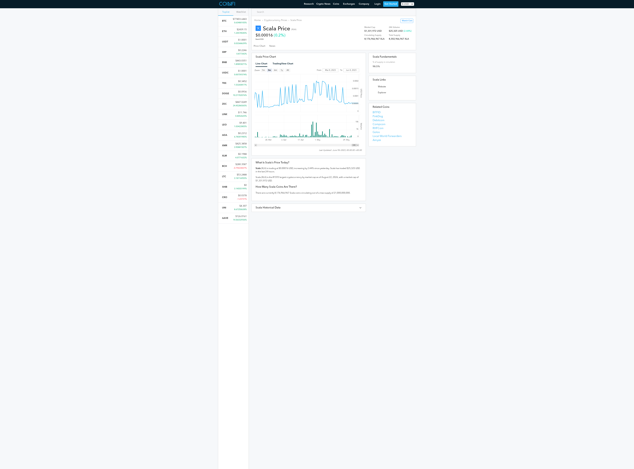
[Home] (227, 4)
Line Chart (261, 63)
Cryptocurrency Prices (275, 20)
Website (382, 87)
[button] (309, 208)
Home (257, 20)
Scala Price (296, 20)
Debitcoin (378, 120)
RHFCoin (378, 128)
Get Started (391, 4)
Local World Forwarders (387, 136)
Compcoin (379, 124)
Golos (376, 132)
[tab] (259, 46)
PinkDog (378, 116)
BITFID (377, 112)
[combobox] (268, 12)
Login (377, 4)
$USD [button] (405, 4)
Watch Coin (407, 21)
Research (309, 4)
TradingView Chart (283, 63)
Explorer (382, 93)
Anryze (377, 140)
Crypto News (323, 4)
